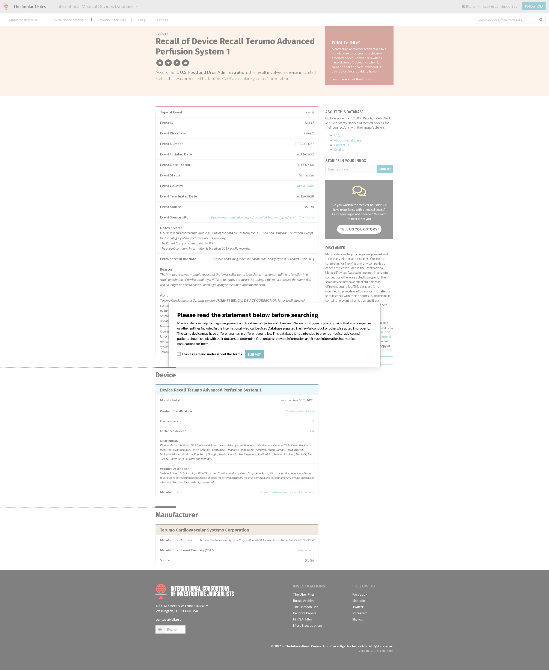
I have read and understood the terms (212, 354)
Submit (254, 354)
